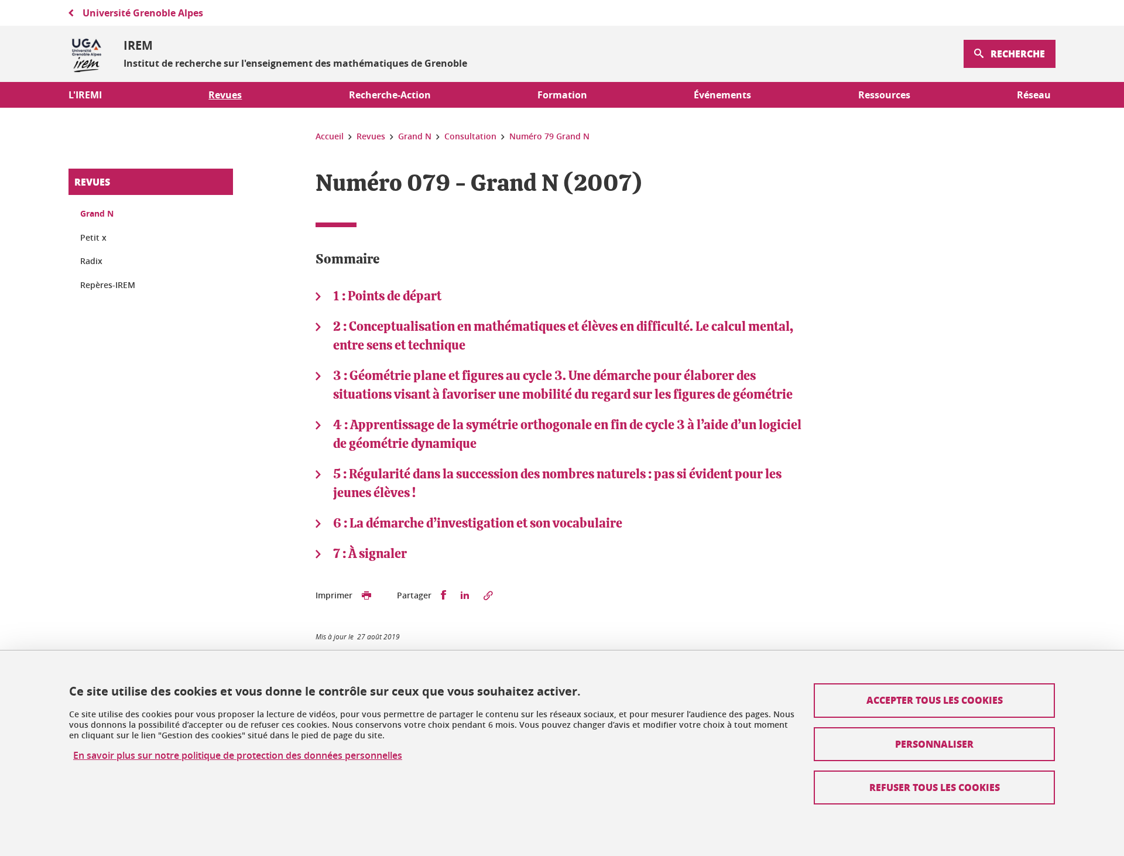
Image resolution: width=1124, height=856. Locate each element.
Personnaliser (934, 744)
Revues (92, 182)
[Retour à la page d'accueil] (86, 54)
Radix (91, 260)
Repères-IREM (107, 284)
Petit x (93, 237)
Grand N (97, 213)
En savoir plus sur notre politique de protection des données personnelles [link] (237, 755)
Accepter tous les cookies (934, 700)
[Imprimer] (366, 595)
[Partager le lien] (488, 595)
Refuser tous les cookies (934, 787)
